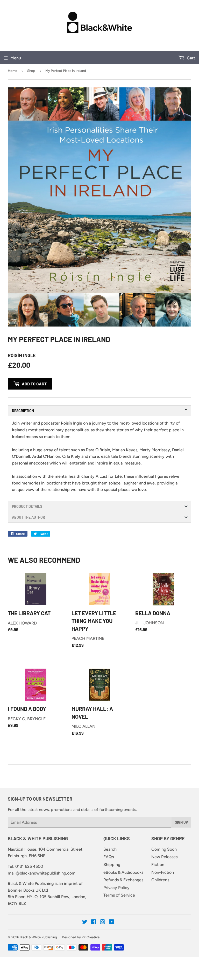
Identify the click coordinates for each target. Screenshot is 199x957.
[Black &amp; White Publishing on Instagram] (102, 922)
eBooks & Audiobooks (123, 872)
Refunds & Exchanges (123, 879)
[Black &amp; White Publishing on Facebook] (93, 922)
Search (110, 849)
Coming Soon (164, 849)
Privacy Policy (116, 887)
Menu (15, 58)
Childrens (160, 879)
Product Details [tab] (27, 506)
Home (12, 71)
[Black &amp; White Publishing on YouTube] (111, 922)
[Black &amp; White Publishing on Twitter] (84, 922)
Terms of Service (119, 895)
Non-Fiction (162, 872)
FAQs (108, 856)
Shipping (111, 864)
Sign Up (181, 822)
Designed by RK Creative (81, 937)
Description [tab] (23, 410)
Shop (31, 71)
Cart (190, 58)
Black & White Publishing (38, 937)
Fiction (157, 864)
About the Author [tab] (28, 517)
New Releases (164, 856)
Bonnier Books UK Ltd (28, 890)
